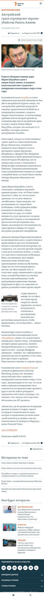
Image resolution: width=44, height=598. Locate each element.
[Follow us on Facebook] (14, 568)
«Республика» (8, 338)
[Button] (13, 33)
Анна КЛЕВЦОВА (9, 430)
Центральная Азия (10, 10)
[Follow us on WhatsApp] (25, 568)
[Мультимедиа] (13, 595)
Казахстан (22, 525)
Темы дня (22, 540)
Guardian (25, 98)
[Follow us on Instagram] (9, 568)
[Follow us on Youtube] (3, 568)
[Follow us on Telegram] (20, 568)
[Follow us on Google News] (31, 568)
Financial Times (28, 368)
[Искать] (30, 595)
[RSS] (36, 568)
